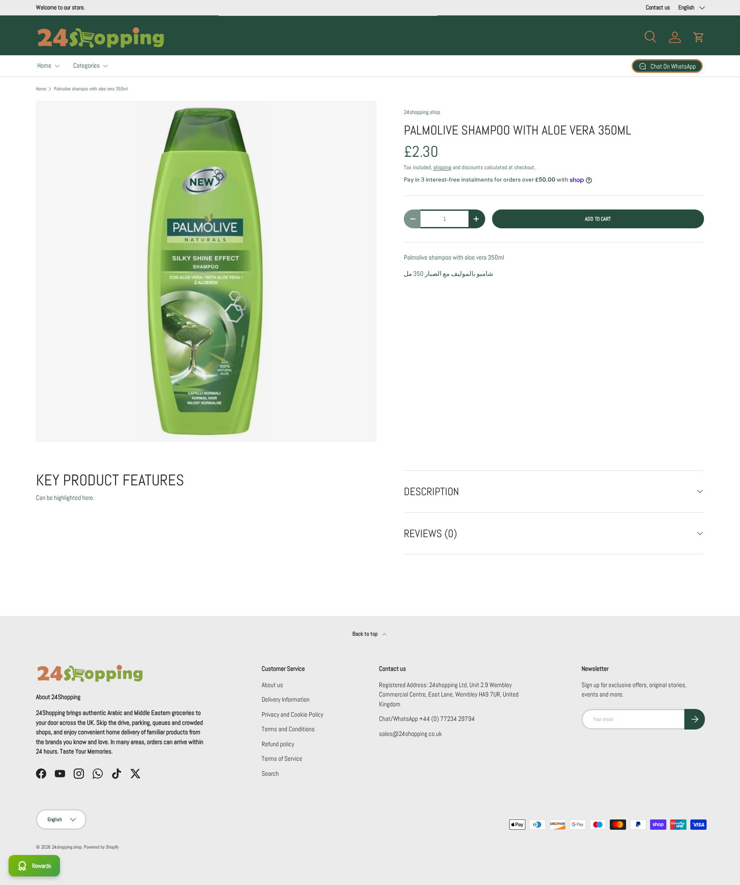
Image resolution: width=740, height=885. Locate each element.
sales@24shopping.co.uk (410, 734)
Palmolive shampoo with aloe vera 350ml (91, 89)
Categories (86, 65)
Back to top (365, 633)
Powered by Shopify (101, 847)
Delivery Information (286, 699)
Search (270, 773)
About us (272, 685)
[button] (698, 37)
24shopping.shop (422, 112)
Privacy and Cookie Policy (292, 714)
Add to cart (598, 218)
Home (44, 65)
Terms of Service (282, 758)
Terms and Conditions (288, 729)
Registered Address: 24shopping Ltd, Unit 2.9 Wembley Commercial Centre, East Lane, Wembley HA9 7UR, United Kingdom (449, 694)
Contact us (658, 7)
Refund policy (278, 744)
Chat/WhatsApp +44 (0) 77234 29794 (427, 719)
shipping (442, 167)
